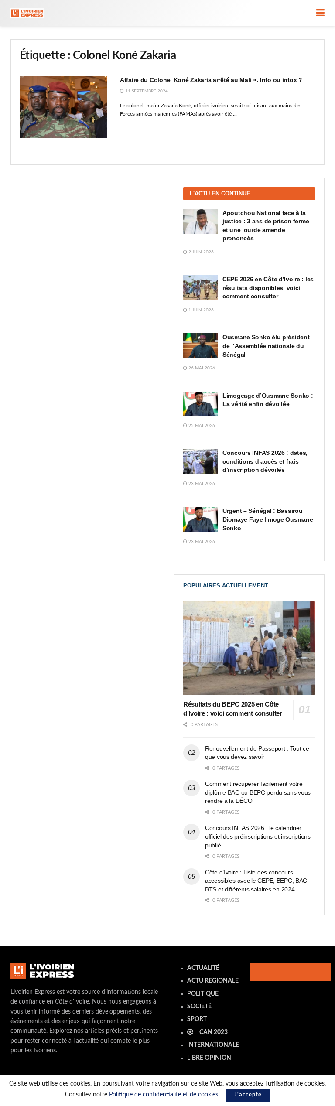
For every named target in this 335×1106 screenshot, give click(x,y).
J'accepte (248, 1095)
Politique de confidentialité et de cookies (163, 1095)
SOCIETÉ (199, 1007)
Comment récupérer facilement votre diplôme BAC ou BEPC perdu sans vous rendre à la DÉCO (258, 792)
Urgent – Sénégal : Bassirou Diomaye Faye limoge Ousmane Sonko (267, 519)
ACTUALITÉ (203, 968)
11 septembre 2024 (146, 91)
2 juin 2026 (200, 252)
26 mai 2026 (201, 368)
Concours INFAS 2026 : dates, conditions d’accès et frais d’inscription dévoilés (265, 461)
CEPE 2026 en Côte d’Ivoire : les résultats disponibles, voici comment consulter (268, 288)
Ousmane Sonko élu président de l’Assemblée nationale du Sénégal (265, 346)
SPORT (197, 1019)
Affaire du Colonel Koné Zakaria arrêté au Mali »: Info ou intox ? (211, 79)
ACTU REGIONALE (213, 981)
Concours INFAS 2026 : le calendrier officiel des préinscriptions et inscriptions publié (258, 836)
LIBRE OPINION (209, 1058)
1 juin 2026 (200, 310)
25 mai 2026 (201, 425)
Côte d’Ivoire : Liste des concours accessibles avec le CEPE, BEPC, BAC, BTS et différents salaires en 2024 (257, 881)
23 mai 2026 (201, 483)
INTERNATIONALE (213, 1045)
